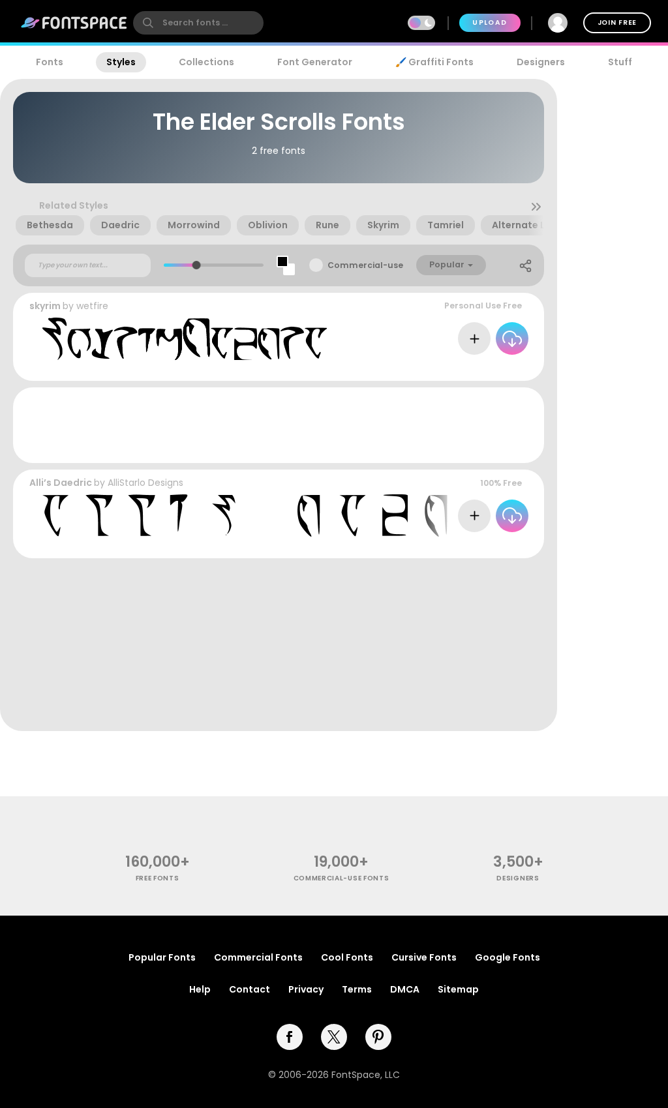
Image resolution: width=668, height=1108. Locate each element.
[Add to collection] (474, 338)
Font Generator (314, 61)
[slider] (196, 265)
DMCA (404, 989)
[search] (198, 23)
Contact (249, 989)
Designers (541, 61)
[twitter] (334, 1037)
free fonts (157, 878)
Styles (121, 61)
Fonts (49, 61)
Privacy (306, 989)
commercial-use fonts (341, 878)
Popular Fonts (162, 957)
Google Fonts (507, 957)
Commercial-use (365, 265)
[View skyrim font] (184, 339)
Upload (489, 22)
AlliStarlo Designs (145, 482)
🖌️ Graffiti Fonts (434, 61)
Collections (206, 61)
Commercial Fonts (258, 957)
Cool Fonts (347, 957)
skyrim (45, 305)
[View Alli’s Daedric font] (310, 515)
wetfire (92, 305)
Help (200, 989)
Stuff (620, 61)
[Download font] (512, 338)
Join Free (617, 22)
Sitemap (458, 989)
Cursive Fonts (424, 957)
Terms (357, 989)
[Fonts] (74, 23)
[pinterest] (378, 1037)
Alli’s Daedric (60, 482)
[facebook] (290, 1037)
